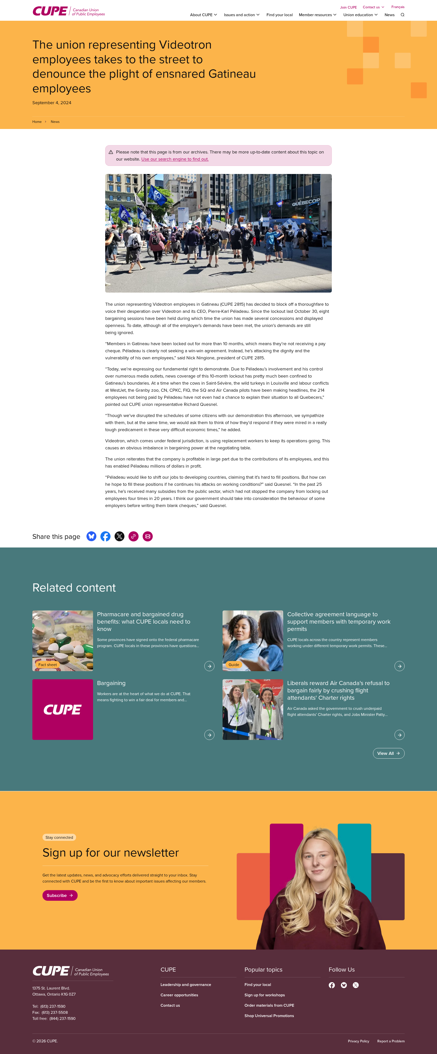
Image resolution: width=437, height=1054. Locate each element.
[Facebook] (332, 984)
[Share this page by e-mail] (148, 537)
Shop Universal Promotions (269, 1016)
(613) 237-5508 (55, 1012)
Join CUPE (348, 7)
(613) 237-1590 (52, 1006)
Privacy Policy (358, 1041)
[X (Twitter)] (356, 984)
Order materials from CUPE (269, 1005)
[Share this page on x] (119, 537)
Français (398, 7)
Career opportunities (179, 995)
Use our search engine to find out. (175, 159)
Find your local (280, 14)
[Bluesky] (344, 984)
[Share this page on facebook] (105, 537)
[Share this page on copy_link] (133, 537)
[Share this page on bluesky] (91, 537)
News (390, 14)
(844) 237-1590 (63, 1018)
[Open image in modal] (218, 233)
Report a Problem (391, 1041)
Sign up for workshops (265, 995)
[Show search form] (403, 15)
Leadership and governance (186, 984)
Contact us (170, 1005)
